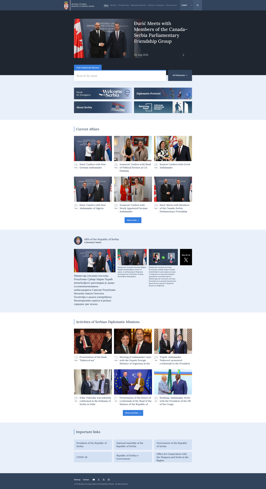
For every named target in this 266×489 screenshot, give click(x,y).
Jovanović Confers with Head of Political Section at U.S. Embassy (133, 154)
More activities (131, 413)
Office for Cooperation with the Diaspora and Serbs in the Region (172, 457)
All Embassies (179, 75)
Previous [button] (176, 55)
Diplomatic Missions (138, 5)
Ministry (113, 5)
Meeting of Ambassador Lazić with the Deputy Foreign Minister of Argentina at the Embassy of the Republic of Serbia (133, 347)
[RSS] (103, 479)
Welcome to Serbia (103, 93)
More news (132, 220)
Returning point (163, 107)
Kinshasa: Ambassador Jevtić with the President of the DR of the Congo (173, 387)
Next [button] (191, 55)
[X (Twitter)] (98, 479)
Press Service (171, 5)
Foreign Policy (123, 5)
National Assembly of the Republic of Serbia (129, 445)
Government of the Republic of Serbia (172, 445)
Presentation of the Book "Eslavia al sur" (93, 347)
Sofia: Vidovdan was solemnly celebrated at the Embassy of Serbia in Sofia (93, 387)
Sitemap (77, 480)
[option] (133, 38)
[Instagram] (108, 479)
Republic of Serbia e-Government (127, 457)
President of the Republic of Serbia (91, 445)
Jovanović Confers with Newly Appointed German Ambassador (133, 195)
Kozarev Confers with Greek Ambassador (173, 154)
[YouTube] (93, 479)
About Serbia (103, 107)
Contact (86, 480)
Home (106, 5)
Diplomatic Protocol (163, 93)
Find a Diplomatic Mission (87, 68)
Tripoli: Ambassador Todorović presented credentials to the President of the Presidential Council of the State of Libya (173, 347)
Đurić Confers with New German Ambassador (93, 154)
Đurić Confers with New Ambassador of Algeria (93, 195)
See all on (186, 255)
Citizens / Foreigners (156, 5)
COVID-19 (81, 457)
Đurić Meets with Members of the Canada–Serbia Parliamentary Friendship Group (133, 38)
